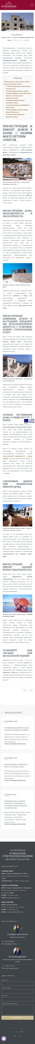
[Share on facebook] (12, 40)
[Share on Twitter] (15, 40)
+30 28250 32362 (12, 895)
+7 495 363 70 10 (12, 909)
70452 (27, 881)
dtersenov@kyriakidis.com (15, 912)
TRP (22, 1032)
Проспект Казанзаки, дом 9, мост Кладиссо (15, 876)
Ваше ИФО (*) (4, 980)
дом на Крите (7, 37)
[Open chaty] (3, 1038)
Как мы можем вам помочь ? (9, 1003)
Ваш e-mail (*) (5, 995)
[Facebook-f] (15, 1036)
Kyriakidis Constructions (26, 37)
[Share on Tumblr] (19, 40)
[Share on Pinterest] (25, 40)
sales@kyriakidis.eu (13, 898)
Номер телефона (6, 988)
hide (20, 78)
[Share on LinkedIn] (17, 40)
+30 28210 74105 (18, 881)
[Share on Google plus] (22, 40)
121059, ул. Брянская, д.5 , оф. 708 (12, 907)
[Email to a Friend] (28, 40)
